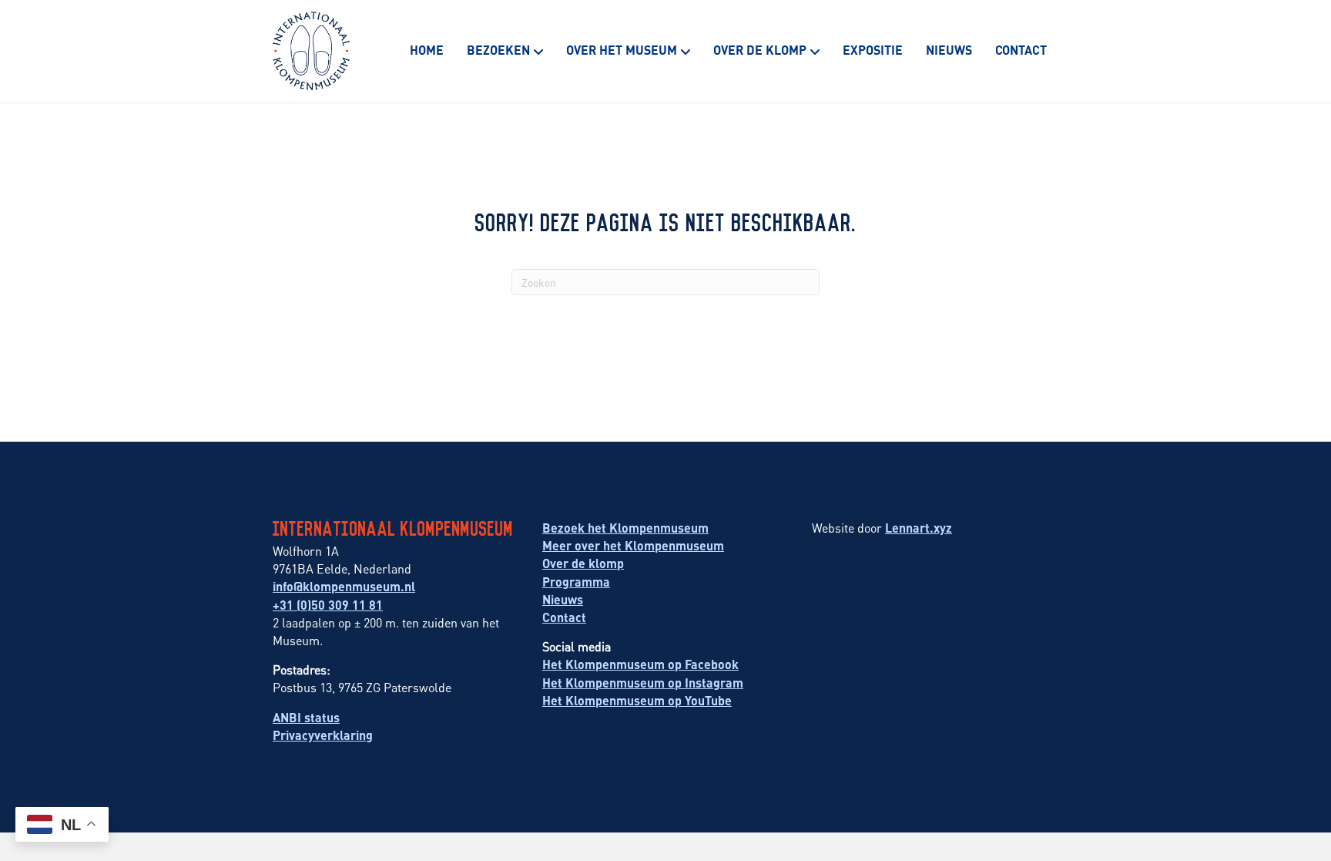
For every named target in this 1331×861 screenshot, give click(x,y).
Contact (1021, 50)
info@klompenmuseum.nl (344, 586)
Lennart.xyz (918, 528)
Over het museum (621, 50)
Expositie (873, 50)
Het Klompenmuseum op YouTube (637, 700)
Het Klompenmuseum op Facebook (640, 664)
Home (427, 50)
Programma (576, 581)
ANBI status (306, 717)
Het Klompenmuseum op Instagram (642, 682)
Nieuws (949, 50)
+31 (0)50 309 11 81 (328, 605)
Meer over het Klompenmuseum (633, 545)
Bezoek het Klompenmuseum (625, 528)
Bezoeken (498, 50)
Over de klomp (759, 50)
